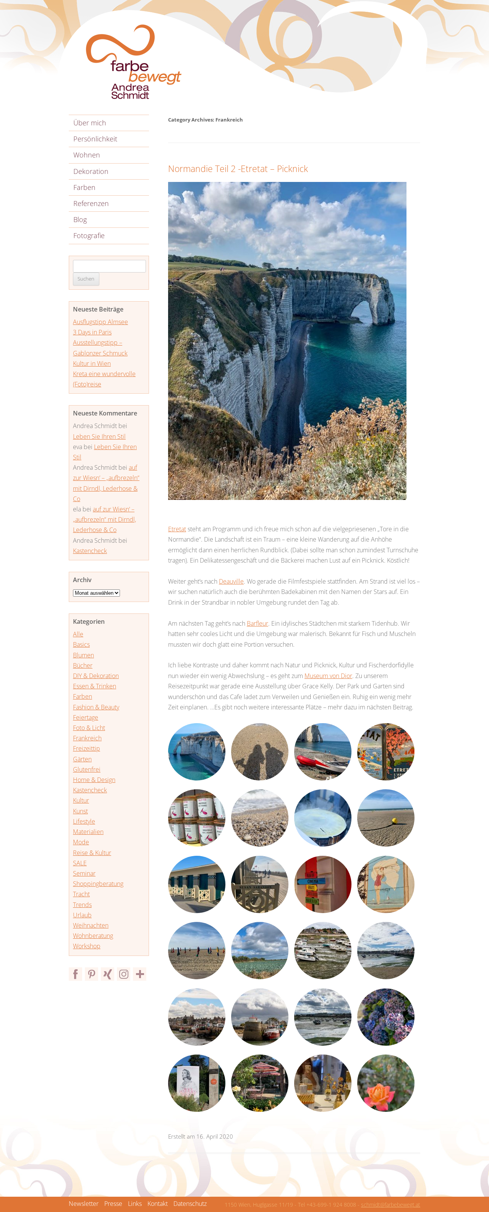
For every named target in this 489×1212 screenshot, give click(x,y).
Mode (81, 842)
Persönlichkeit (95, 138)
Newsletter (84, 1203)
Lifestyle (84, 821)
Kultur (81, 800)
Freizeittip (86, 748)
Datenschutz (190, 1203)
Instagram (123, 974)
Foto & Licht (89, 728)
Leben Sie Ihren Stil (99, 436)
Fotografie (89, 235)
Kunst (80, 811)
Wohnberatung (93, 935)
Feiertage (85, 717)
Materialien (88, 831)
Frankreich (87, 738)
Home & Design (94, 780)
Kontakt (157, 1203)
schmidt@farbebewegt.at (390, 1204)
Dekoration (90, 171)
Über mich (89, 122)
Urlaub (82, 915)
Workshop (86, 946)
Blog (80, 219)
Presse (113, 1203)
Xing (107, 974)
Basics (81, 644)
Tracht (81, 894)
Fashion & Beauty (96, 707)
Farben (84, 187)
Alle (78, 634)
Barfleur (257, 623)
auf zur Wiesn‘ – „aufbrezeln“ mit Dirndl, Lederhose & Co (104, 519)
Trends (82, 904)
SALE (80, 863)
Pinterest (91, 974)
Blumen (83, 655)
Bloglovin (139, 974)
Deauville (231, 581)
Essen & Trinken (94, 686)
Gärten (82, 759)
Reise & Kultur (92, 853)
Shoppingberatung (98, 883)
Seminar (84, 873)
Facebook (75, 974)
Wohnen (86, 154)
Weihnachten (90, 925)
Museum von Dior (328, 676)
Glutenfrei (86, 769)
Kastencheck (90, 551)
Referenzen (91, 203)
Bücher (82, 665)
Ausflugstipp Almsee (100, 322)
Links (135, 1203)
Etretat (177, 529)
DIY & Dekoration (96, 676)
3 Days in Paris (92, 332)
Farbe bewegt (133, 62)
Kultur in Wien (92, 363)
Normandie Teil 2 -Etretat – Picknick (238, 169)
